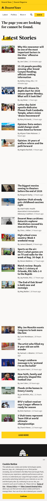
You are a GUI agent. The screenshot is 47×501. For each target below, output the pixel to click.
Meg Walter (24, 291)
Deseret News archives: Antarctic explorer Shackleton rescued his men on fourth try (30, 222)
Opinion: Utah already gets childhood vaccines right (31, 202)
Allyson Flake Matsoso (28, 133)
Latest (5, 14)
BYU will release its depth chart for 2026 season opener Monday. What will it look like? (30, 92)
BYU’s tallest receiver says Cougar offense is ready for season (30, 404)
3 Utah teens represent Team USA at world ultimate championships (30, 420)
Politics (14, 14)
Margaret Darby (26, 195)
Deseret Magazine (20, 2)
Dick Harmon (25, 411)
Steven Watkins (26, 261)
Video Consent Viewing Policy (31, 486)
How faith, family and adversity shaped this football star (30, 376)
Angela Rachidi (26, 150)
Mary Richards (25, 119)
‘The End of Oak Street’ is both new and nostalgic (30, 285)
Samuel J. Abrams (27, 353)
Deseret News (7, 2)
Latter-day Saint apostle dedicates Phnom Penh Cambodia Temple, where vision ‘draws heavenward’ (30, 110)
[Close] (44, 460)
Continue (23, 496)
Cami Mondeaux (26, 336)
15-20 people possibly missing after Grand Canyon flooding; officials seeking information (30, 72)
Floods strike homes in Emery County (30, 389)
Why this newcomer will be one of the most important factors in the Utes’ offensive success (31, 52)
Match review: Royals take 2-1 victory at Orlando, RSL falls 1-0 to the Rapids (30, 270)
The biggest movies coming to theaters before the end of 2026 (30, 188)
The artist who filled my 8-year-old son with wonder (31, 346)
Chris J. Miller (25, 230)
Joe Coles (24, 61)
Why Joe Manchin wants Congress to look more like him (31, 330)
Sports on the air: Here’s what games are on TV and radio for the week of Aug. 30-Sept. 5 (30, 253)
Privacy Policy (12, 486)
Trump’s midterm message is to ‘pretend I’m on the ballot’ (30, 363)
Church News (25, 427)
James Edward (26, 244)
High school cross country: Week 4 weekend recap (27, 237)
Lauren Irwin (25, 369)
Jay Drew (23, 100)
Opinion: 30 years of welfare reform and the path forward (30, 143)
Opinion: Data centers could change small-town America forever (30, 127)
